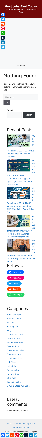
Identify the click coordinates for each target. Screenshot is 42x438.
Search (10, 110)
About (9, 423)
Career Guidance (15, 334)
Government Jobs (15, 350)
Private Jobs (13, 370)
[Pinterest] (2, 28)
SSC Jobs (11, 378)
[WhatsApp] (2, 33)
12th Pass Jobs (14, 318)
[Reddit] (2, 23)
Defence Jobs (13, 338)
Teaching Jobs (14, 382)
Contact (17, 423)
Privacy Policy (29, 423)
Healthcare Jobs (14, 358)
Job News (11, 362)
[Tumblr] (2, 37)
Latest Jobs (12, 366)
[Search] (7, 103)
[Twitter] (2, 19)
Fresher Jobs (13, 346)
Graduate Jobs (14, 354)
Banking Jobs (13, 326)
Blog (9, 330)
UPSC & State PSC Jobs (18, 386)
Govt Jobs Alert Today (21, 6)
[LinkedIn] (2, 42)
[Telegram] (2, 47)
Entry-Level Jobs (15, 342)
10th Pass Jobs (14, 315)
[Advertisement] (21, 40)
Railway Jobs (13, 374)
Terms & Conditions (21, 427)
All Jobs (10, 322)
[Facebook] (2, 14)
